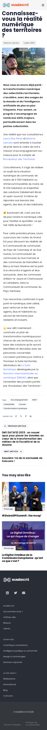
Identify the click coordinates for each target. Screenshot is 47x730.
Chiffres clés (9, 617)
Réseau (7, 622)
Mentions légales (12, 724)
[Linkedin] (7, 593)
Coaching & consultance (15, 645)
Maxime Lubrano (11, 43)
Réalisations (9, 678)
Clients (6, 628)
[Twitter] (15, 593)
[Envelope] (24, 593)
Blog (5, 690)
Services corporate (12, 662)
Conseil (22, 404)
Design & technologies (14, 656)
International (9, 684)
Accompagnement (19, 400)
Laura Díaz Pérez (13, 138)
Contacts (8, 695)
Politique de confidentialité (32, 723)
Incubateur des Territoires (19, 159)
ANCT (34, 400)
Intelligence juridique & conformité (20, 650)
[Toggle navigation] (37, 5)
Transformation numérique (15, 408)
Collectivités (9, 404)
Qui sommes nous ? (13, 611)
